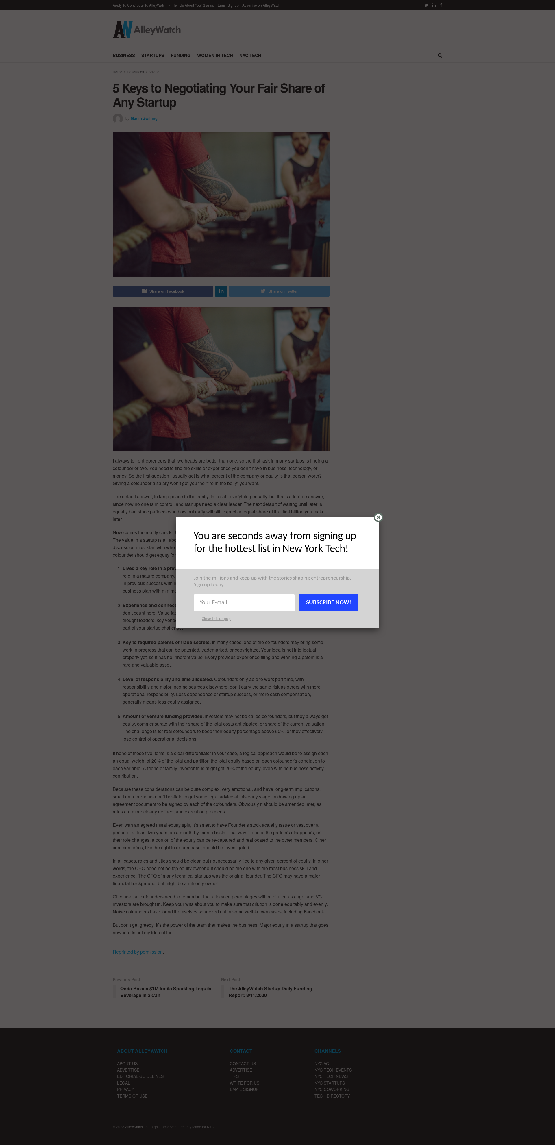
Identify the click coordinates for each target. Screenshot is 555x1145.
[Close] (378, 517)
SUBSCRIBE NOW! (328, 603)
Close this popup (216, 619)
